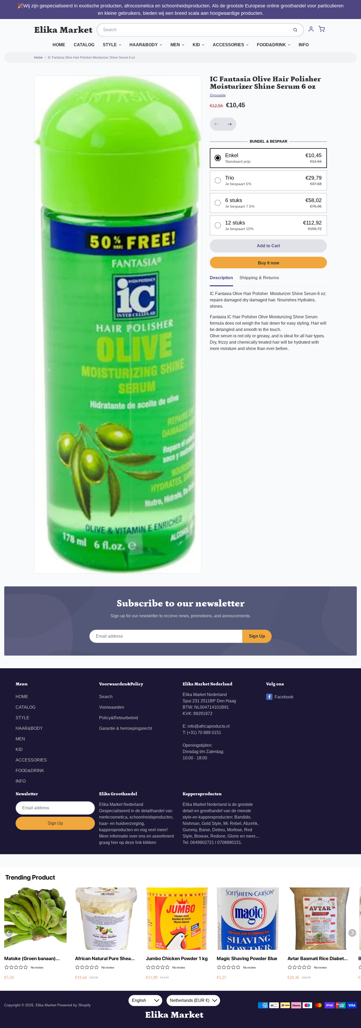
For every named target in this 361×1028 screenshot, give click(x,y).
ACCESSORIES (228, 45)
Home (38, 57)
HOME (59, 45)
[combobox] (192, 29)
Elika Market (63, 30)
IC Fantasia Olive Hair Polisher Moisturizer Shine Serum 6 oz (91, 57)
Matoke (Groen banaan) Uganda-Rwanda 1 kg (30, 959)
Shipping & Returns (259, 277)
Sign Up (257, 636)
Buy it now (268, 263)
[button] (268, 158)
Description (221, 277)
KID (196, 45)
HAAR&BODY (143, 45)
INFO (304, 45)
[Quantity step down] (216, 124)
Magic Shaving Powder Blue (247, 958)
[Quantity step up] (229, 124)
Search (106, 696)
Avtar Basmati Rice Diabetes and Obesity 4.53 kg (318, 959)
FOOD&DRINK (271, 45)
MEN (175, 45)
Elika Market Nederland (121, 804)
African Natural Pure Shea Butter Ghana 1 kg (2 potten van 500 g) (105, 959)
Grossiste (218, 95)
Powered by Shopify (74, 1005)
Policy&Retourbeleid (118, 718)
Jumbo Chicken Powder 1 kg (177, 958)
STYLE (110, 45)
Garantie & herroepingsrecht (125, 728)
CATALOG (84, 45)
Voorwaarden (111, 707)
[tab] (224, 279)
